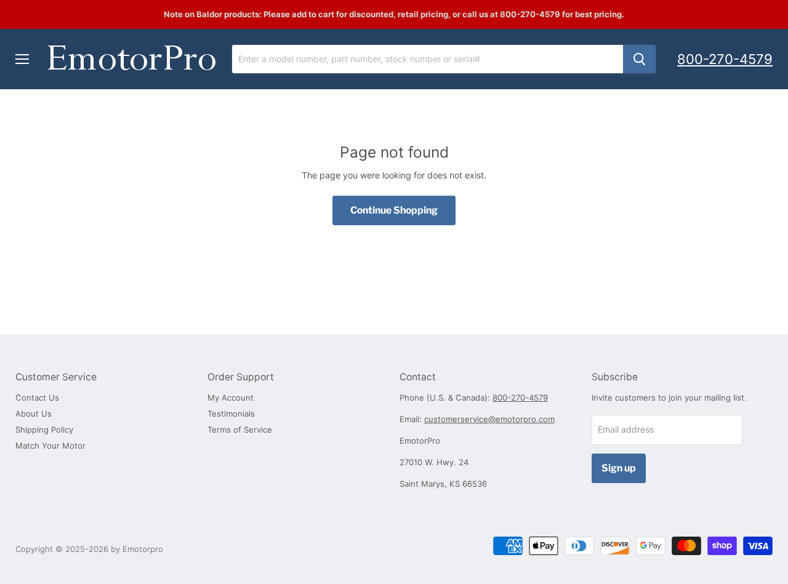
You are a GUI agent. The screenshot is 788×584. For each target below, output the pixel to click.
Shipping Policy (44, 429)
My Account (230, 397)
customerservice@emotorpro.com (489, 419)
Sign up (618, 468)
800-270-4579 (725, 59)
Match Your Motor (50, 445)
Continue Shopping (394, 210)
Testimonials (231, 413)
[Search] (639, 59)
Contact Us (37, 397)
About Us (33, 413)
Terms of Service (239, 429)
